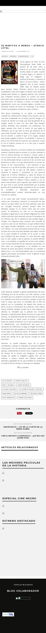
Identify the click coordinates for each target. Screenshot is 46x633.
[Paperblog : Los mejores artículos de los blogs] (8, 616)
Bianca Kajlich (22, 380)
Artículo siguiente (23, 433)
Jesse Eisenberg (21, 393)
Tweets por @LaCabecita (23, 585)
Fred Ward (6, 393)
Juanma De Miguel (7, 51)
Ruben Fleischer (25, 397)
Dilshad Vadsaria (9, 389)
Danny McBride (24, 385)
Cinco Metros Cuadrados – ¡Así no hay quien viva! (23, 437)
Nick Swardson (8, 397)
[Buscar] (44, 3)
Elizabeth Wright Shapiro (31, 389)
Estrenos (13, 56)
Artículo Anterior (23, 424)
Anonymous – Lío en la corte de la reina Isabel (23, 428)
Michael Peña (36, 393)
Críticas (5, 56)
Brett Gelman (8, 385)
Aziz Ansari (7, 380)
